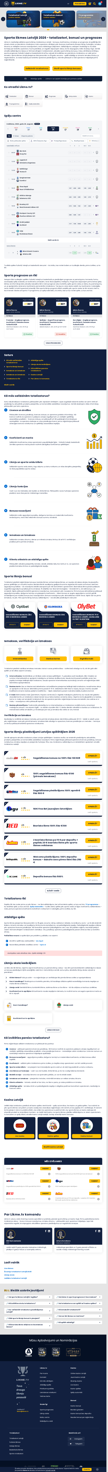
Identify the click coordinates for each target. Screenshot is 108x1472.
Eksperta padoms (27, 136)
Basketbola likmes (16, 1450)
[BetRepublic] (12, 859)
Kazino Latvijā (36, 375)
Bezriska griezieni (77, 1410)
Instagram (78, 1439)
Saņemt (27, 625)
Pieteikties (80, 3)
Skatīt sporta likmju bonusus (67, 68)
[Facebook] (46, 1231)
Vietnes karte (45, 1396)
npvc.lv (43, 945)
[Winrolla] (12, 792)
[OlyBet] (86, 607)
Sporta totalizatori (16, 1454)
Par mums (44, 1373)
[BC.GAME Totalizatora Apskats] (12, 876)
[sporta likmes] (22, 1373)
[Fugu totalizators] (98, 1186)
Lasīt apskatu (93, 762)
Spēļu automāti (76, 1392)
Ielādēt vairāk (53, 891)
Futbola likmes (14, 1442)
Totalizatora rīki (13, 379)
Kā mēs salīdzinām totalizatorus (14, 361)
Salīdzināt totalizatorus (37, 68)
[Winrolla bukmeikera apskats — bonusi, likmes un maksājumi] (49, 1186)
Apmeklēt (92, 756)
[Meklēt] (94, 3)
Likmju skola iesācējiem (40, 364)
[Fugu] (12, 809)
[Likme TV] (19, 3)
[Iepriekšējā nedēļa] (8, 128)
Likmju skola (9, 1275)
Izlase (17, 136)
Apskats (12, 625)
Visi (9, 136)
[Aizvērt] (97, 1469)
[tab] (48, 29)
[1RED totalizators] (49, 1199)
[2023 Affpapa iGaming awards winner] (73, 1352)
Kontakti (43, 1377)
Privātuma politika (47, 1389)
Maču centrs (44, 1417)
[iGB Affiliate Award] (29, 1352)
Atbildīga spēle (37, 360)
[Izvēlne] (6, 3)
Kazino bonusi (76, 1406)
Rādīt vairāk (9, 385)
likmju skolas (53, 1030)
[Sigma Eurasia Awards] (42, 1352)
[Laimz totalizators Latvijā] (98, 1199)
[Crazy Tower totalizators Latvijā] (98, 1174)
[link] (97, 152)
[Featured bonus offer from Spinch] (89, 3)
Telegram (78, 1444)
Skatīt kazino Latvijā (53, 1147)
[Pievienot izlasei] (9, 152)
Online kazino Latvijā (78, 1373)
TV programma (91, 904)
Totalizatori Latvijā (16, 1438)
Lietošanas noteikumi (48, 1392)
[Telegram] (100, 3)
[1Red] (12, 825)
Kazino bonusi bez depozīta (81, 1413)
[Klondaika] (53, 607)
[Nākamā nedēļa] (98, 128)
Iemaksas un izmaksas (15, 371)
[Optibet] (20, 607)
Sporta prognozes (46, 1410)
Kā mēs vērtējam (46, 1381)
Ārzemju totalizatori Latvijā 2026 (17, 1272)
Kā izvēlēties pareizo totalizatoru (39, 369)
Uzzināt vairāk (50, 1470)
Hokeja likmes (14, 1446)
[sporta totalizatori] (22, 1393)
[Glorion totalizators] (12, 758)
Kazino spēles (76, 1389)
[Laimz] (12, 842)
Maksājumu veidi (46, 1421)
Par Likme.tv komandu (40, 379)
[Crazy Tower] (12, 775)
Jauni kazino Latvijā (78, 1377)
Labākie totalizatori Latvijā (15, 1278)
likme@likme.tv (22, 1411)
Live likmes (8, 1268)
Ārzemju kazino (76, 1381)
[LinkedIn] (49, 1231)
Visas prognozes (53, 343)
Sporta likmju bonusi (15, 367)
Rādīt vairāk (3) (53, 240)
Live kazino (75, 1385)
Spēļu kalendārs (36, 907)
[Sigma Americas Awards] (56, 1352)
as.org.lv (39, 941)
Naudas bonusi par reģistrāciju (82, 1417)
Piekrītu (87, 1469)
